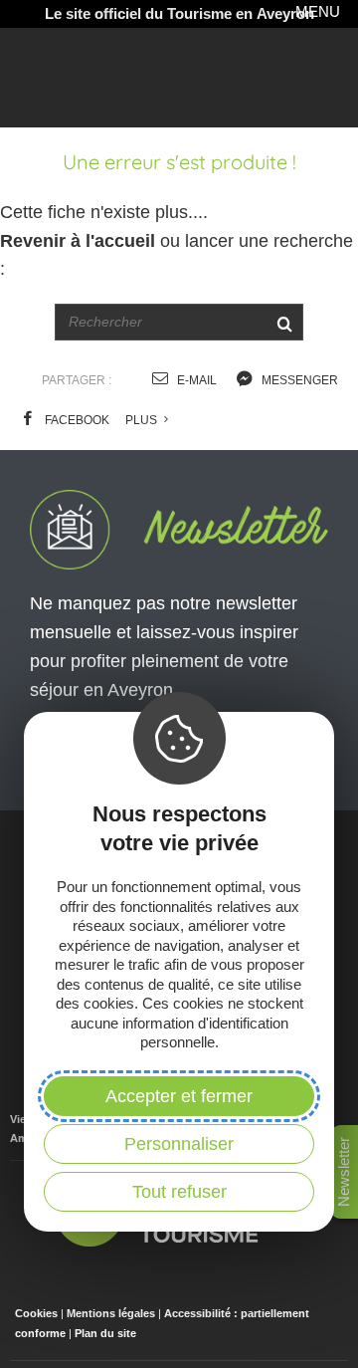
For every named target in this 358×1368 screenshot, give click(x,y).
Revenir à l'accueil (77, 241)
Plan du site (105, 1333)
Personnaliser (179, 1144)
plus (142, 420)
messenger (298, 380)
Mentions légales (111, 1313)
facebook (75, 420)
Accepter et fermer (179, 1096)
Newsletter (343, 1172)
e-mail (195, 380)
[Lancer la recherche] (284, 322)
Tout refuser (179, 1192)
